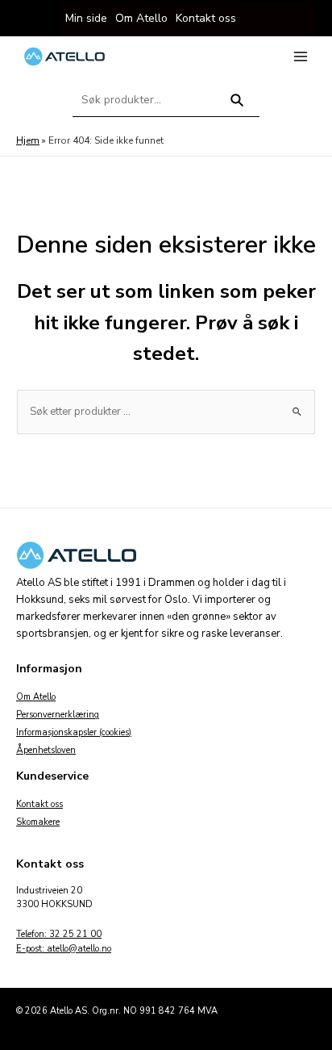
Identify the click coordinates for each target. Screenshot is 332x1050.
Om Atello (36, 697)
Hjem (27, 140)
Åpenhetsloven (46, 750)
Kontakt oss (39, 804)
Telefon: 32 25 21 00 (59, 934)
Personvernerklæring (57, 715)
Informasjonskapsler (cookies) (73, 732)
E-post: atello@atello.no (63, 949)
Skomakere (38, 822)
